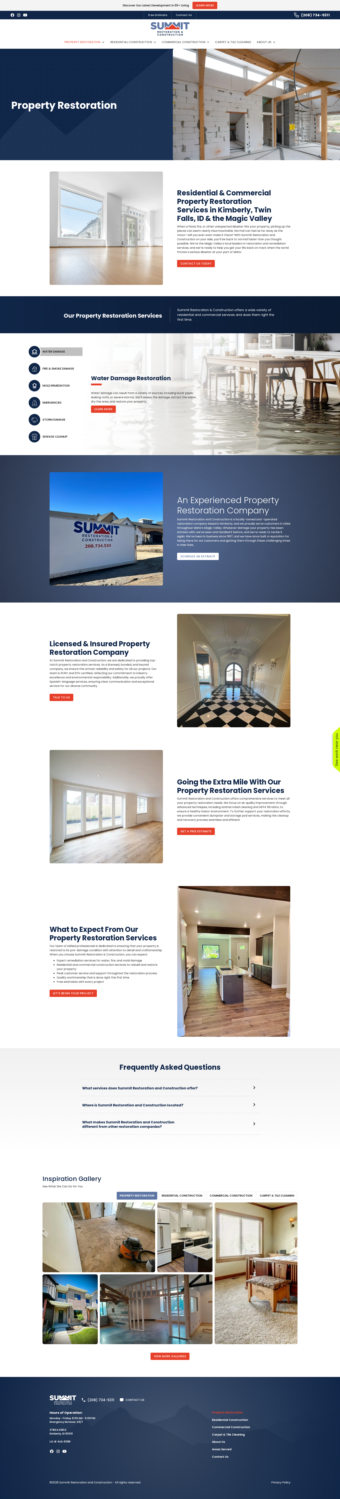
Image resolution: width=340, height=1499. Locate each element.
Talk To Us (61, 697)
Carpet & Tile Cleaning (233, 42)
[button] (84, 42)
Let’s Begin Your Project (73, 993)
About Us (264, 42)
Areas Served (221, 1449)
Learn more (103, 409)
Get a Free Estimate (196, 831)
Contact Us (184, 15)
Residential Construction (131, 42)
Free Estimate (157, 15)
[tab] (58, 351)
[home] (170, 29)
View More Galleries (170, 1356)
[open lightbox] (98, 1237)
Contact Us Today (196, 263)
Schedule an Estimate (198, 556)
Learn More (205, 5)
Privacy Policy (280, 1482)
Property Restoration (82, 42)
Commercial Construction (183, 42)
